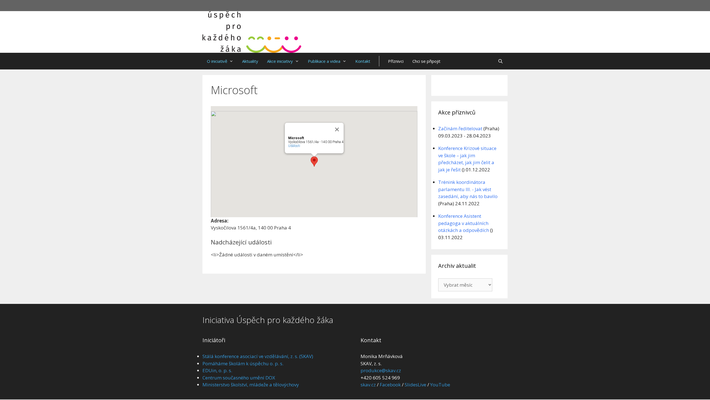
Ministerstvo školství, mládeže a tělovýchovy (250, 384)
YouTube (440, 384)
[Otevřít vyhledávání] (500, 61)
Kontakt (362, 61)
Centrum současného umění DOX (238, 377)
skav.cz (368, 384)
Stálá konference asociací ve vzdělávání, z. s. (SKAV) (257, 356)
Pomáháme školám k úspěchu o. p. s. (242, 363)
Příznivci (396, 61)
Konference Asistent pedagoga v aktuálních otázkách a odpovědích (463, 223)
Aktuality (250, 61)
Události (294, 146)
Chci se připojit (426, 61)
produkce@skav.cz (381, 370)
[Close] (337, 129)
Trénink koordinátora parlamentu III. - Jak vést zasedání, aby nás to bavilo (468, 189)
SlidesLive (415, 384)
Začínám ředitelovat (460, 128)
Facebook (390, 384)
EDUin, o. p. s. (217, 370)
